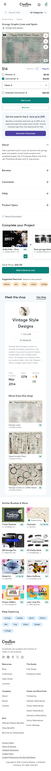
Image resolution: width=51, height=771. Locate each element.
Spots (31, 618)
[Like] (45, 41)
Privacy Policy (8, 743)
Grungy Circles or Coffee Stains (23, 487)
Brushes (19, 19)
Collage (8, 631)
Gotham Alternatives (36, 701)
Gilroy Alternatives (35, 720)
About (4, 696)
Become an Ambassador (13, 733)
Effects (42, 618)
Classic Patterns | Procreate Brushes (18, 602)
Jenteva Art (34, 527)
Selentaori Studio (11, 553)
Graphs (20, 618)
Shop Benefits (8, 728)
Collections (7, 674)
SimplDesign (34, 553)
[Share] (45, 35)
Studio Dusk (10, 252)
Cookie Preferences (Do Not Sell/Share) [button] (19, 757)
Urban (25, 624)
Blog (4, 669)
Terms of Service (9, 746)
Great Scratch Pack (17, 456)
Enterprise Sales (34, 674)
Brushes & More (7, 19)
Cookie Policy (8, 753)
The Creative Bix (11, 604)
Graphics (20, 252)
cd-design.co (9, 527)
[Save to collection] (45, 47)
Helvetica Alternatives (36, 715)
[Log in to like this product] (23, 235)
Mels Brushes (34, 604)
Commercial (10, 79)
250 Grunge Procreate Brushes (16, 550)
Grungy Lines (14, 425)
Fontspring (31, 696)
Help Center (7, 678)
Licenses (6, 683)
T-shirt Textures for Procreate (15, 524)
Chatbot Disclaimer (10, 750)
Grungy (8, 618)
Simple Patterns (42, 252)
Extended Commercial (15, 93)
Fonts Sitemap (33, 725)
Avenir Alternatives (35, 710)
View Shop (41, 297)
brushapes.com (35, 579)
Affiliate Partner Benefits (13, 723)
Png (15, 624)
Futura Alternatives (35, 705)
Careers (5, 705)
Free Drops (31, 669)
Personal (9, 74)
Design (37, 624)
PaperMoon (9, 579)
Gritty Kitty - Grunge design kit (16, 249)
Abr (6, 624)
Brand (5, 701)
